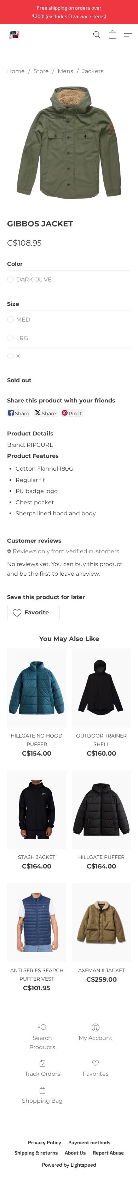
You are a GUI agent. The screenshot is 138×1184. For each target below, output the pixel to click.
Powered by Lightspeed (69, 1165)
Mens (65, 71)
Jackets (93, 71)
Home (16, 71)
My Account (96, 1038)
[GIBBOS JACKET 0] (69, 145)
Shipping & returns (36, 1153)
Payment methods (89, 1142)
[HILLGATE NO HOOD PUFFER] (36, 687)
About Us (75, 1153)
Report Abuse (108, 1153)
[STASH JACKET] (36, 809)
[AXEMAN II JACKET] (101, 922)
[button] (14, 34)
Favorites (96, 1073)
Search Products (42, 1043)
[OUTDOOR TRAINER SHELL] (101, 687)
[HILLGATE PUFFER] (101, 809)
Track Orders (42, 1073)
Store (41, 71)
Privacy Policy (44, 1142)
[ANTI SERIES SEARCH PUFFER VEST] (36, 922)
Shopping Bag (42, 1100)
